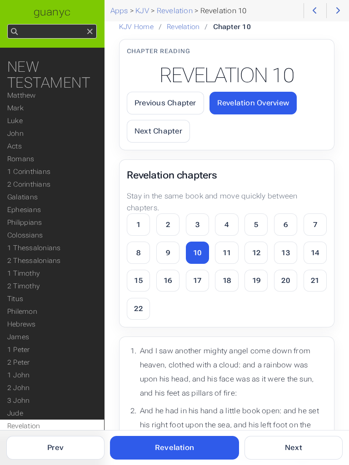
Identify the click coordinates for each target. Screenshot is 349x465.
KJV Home (136, 27)
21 (315, 280)
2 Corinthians (28, 184)
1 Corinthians (28, 172)
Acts (14, 146)
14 (315, 252)
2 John (18, 388)
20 (285, 280)
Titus (15, 299)
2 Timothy (23, 286)
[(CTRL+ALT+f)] (14, 31)
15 (138, 280)
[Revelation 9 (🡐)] (315, 10)
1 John (18, 375)
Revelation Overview (253, 103)
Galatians (22, 197)
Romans (20, 159)
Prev (55, 447)
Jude (15, 413)
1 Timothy (23, 273)
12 (256, 252)
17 (197, 280)
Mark (15, 108)
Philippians (24, 222)
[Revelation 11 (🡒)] (337, 10)
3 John (18, 400)
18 (227, 280)
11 (227, 252)
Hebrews (21, 324)
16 (168, 280)
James (18, 337)
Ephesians (24, 210)
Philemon (22, 311)
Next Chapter (158, 131)
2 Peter (18, 362)
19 (256, 280)
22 (138, 308)
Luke (15, 121)
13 (285, 252)
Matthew (21, 95)
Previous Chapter (165, 103)
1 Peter (18, 350)
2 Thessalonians (33, 261)
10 (197, 252)
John (15, 133)
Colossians (25, 235)
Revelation (183, 27)
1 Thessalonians (33, 248)
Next (293, 447)
